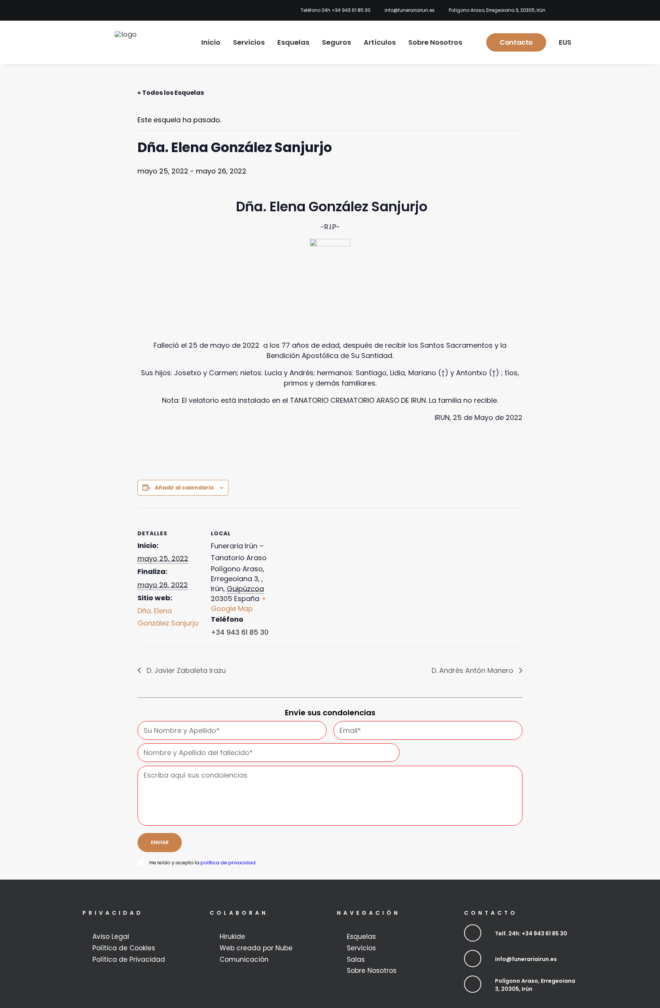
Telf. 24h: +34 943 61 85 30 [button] (531, 933)
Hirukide (232, 936)
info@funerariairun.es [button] (526, 959)
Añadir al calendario (184, 487)
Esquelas (293, 42)
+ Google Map (238, 603)
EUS (565, 42)
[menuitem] (333, 10)
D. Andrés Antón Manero (473, 670)
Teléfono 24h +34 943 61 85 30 (335, 10)
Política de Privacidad (128, 959)
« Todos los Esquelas (171, 92)
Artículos (380, 42)
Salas (356, 959)
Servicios (249, 42)
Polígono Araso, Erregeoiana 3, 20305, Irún (497, 10)
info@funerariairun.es (410, 10)
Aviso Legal (110, 936)
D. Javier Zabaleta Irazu (185, 670)
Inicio (210, 42)
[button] (472, 933)
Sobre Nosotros (435, 42)
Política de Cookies (123, 948)
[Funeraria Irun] (126, 42)
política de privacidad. (229, 862)
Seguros (336, 42)
